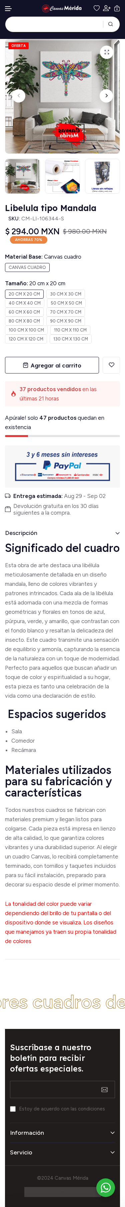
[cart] (117, 8)
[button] (8, 8)
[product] (106, 52)
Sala (16, 731)
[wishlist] (97, 8)
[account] (107, 8)
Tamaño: (35, 283)
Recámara (24, 750)
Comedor (23, 740)
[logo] (62, 8)
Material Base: (43, 256)
